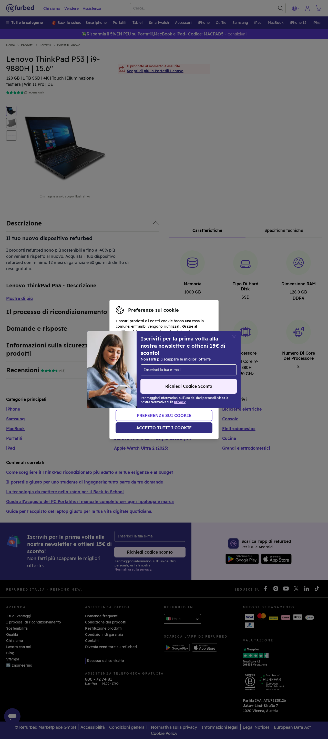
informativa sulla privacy (150, 375)
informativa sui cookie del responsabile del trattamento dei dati (154, 383)
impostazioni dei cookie (137, 369)
